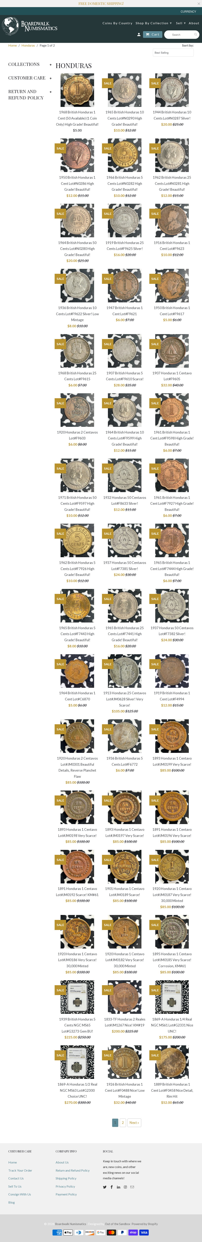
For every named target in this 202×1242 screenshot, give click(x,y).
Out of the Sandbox (117, 1224)
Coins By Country (118, 23)
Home (12, 1162)
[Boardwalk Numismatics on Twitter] (105, 1187)
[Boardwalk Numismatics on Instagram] (125, 1187)
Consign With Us (19, 1194)
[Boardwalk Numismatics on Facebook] (112, 1187)
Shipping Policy (66, 1178)
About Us (62, 1162)
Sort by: (188, 45)
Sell (181, 23)
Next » (134, 1123)
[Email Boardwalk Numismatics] (132, 1187)
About (194, 23)
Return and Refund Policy (73, 1170)
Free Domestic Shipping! (101, 3)
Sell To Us (15, 1186)
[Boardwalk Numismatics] (29, 26)
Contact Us (16, 1178)
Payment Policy (66, 1194)
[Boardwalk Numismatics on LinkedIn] (119, 1187)
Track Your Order (20, 1170)
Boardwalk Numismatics (71, 1224)
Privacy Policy (65, 1186)
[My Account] (139, 35)
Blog (11, 1202)
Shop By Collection (154, 23)
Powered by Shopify (145, 1224)
